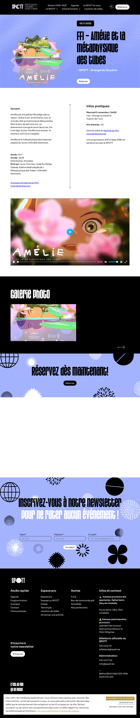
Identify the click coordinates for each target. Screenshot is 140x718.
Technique (46, 607)
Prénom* (59, 534)
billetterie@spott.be (109, 649)
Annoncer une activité (52, 615)
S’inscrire (18, 654)
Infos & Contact (70, 9)
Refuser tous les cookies (121, 707)
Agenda (75, 5)
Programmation (19, 600)
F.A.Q (73, 596)
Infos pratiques (18, 611)
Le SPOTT (50, 9)
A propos (15, 604)
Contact (15, 607)
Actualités (76, 604)
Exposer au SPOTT (50, 600)
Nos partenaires (79, 607)
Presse (44, 604)
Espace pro (46, 596)
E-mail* (92, 534)
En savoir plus (126, 703)
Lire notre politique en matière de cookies (57, 711)
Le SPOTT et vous (91, 5)
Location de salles (93, 9)
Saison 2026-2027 (57, 5)
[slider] (56, 262)
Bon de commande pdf (82, 600)
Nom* (23, 534)
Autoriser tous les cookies (120, 698)
